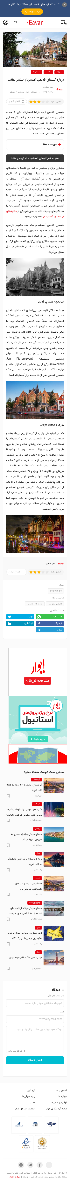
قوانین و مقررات (59, 1103)
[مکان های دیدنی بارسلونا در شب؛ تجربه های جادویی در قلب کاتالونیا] (54, 809)
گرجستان (36, 779)
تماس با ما (61, 1090)
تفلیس (37, 878)
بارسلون (37, 804)
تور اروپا (31, 1090)
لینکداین (28, 623)
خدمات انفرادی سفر (25, 1109)
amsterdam (56, 591)
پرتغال (37, 828)
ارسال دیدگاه (35, 1060)
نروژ (38, 853)
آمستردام (36, 72)
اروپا (59, 72)
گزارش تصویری (55, 604)
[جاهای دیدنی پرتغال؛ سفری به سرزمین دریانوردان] (54, 834)
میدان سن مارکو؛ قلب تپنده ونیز (25, 958)
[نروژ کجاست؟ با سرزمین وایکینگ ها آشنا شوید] (54, 859)
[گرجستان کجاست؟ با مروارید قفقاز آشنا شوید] (54, 785)
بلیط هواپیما (28, 1096)
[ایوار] (35, 22)
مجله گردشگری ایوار (56, 1109)
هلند (48, 72)
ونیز (38, 952)
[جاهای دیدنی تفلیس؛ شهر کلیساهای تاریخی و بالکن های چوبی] (54, 883)
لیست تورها (34, 11)
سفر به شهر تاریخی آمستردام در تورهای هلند (35, 158)
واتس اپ (57, 617)
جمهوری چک (34, 902)
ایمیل (61, 1012)
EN (15, 22)
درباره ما (63, 1096)
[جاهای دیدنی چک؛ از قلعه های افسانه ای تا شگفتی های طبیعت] (54, 908)
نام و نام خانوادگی (55, 996)
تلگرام (59, 630)
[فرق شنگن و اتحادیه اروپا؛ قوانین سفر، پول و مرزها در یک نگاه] (54, 933)
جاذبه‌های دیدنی (35, 604)
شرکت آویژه (14, 1177)
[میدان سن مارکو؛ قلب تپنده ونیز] (54, 957)
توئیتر (30, 617)
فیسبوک (58, 623)
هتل (33, 1103)
